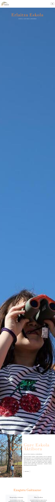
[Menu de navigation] (52, 4)
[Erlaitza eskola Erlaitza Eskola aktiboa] (5, 4)
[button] (27, 471)
